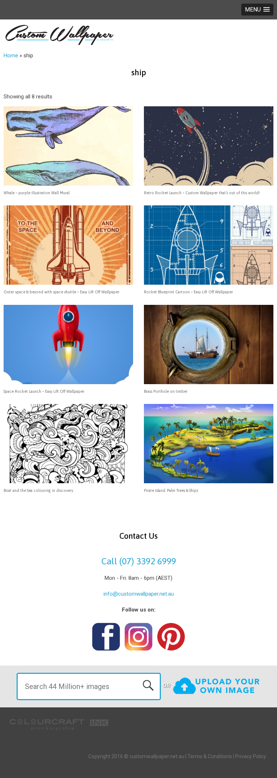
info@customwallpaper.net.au (139, 594)
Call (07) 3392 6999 (138, 561)
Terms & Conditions (210, 756)
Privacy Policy (250, 756)
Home (11, 55)
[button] (257, 9)
